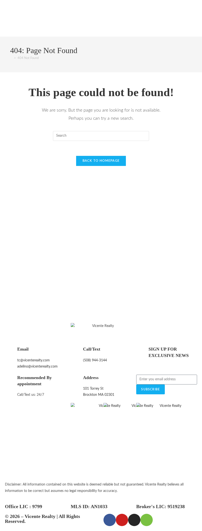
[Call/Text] (77, 352)
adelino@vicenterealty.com (37, 366)
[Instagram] (134, 520)
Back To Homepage (101, 160)
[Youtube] (122, 520)
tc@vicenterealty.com (33, 360)
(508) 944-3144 (95, 360)
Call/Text (91, 349)
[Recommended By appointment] (11, 381)
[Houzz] (146, 520)
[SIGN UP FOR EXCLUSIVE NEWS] (142, 352)
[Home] (11, 58)
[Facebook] (109, 520)
